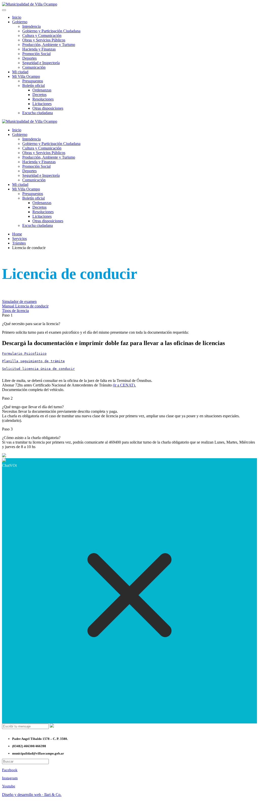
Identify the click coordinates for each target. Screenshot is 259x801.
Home (17, 234)
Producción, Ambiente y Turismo (48, 44)
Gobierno (19, 22)
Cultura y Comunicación (41, 35)
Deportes (29, 58)
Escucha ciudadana (37, 113)
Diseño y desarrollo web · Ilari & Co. (31, 794)
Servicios (19, 238)
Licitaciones (42, 104)
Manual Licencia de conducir (25, 306)
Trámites (19, 243)
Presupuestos (32, 81)
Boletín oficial (33, 85)
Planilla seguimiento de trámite (33, 361)
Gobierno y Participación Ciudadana (51, 31)
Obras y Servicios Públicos (43, 40)
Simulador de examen (19, 301)
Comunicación (34, 67)
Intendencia (31, 26)
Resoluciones (43, 99)
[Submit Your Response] (52, 726)
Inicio (16, 17)
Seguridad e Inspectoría (41, 63)
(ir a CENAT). (124, 385)
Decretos (39, 94)
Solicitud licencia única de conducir (38, 369)
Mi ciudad (20, 72)
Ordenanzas (41, 90)
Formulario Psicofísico (24, 353)
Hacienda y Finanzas (39, 49)
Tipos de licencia (15, 310)
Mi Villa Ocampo (26, 76)
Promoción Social (36, 54)
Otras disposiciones (47, 108)
